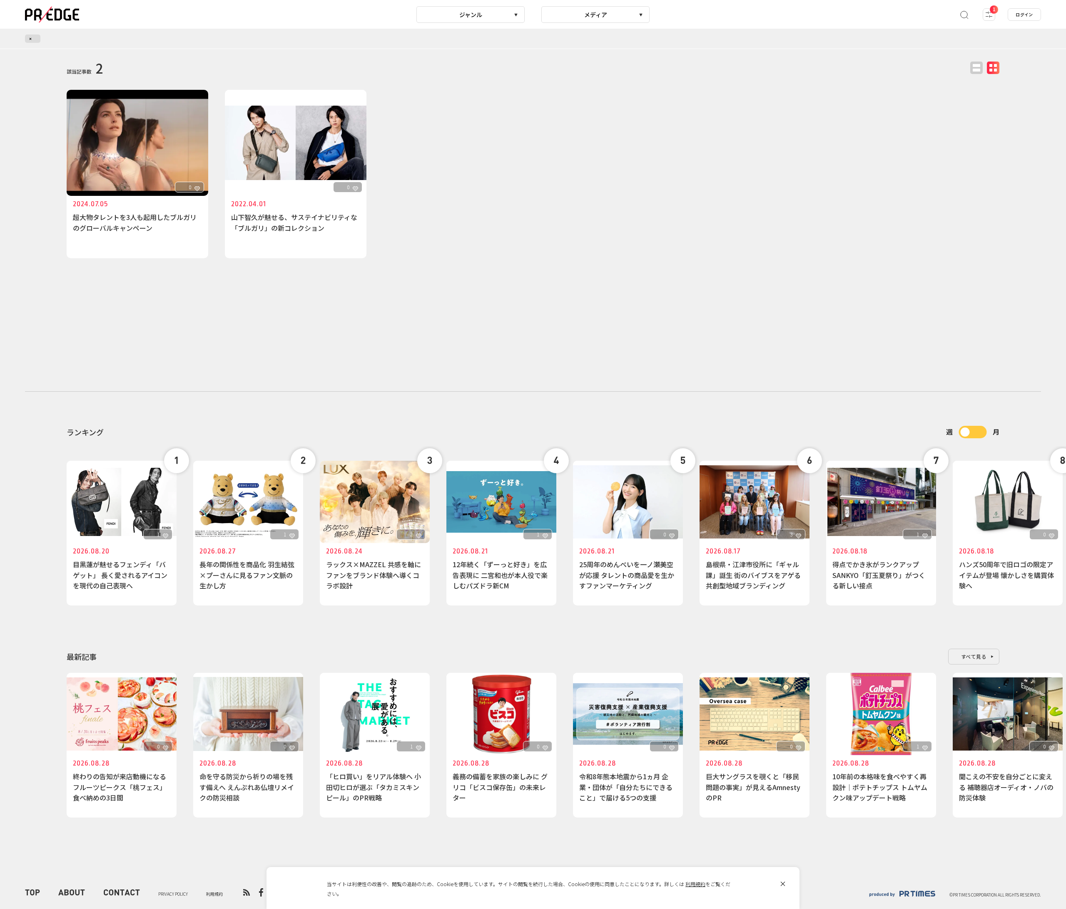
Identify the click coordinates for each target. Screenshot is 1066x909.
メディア (595, 14)
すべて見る (974, 656)
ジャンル (470, 14)
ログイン (1024, 14)
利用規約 (695, 883)
